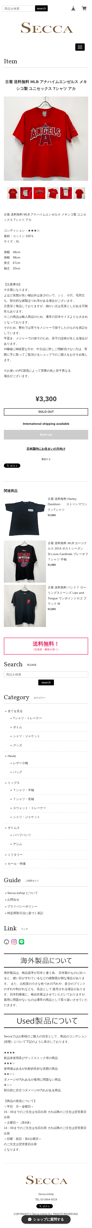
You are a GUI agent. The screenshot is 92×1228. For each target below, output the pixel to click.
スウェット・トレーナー (29, 808)
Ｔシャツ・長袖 (23, 799)
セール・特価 (17, 863)
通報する (46, 459)
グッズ (17, 745)
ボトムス (14, 827)
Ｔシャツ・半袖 (23, 790)
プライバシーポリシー (22, 906)
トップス (14, 782)
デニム (17, 844)
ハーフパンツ (22, 835)
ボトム (17, 727)
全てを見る (15, 711)
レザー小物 (20, 763)
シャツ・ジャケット (26, 736)
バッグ (17, 772)
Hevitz (12, 756)
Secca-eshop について (22, 893)
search (41, 8)
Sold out (46, 434)
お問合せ (13, 899)
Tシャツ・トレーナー (27, 718)
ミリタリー (15, 854)
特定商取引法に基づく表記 (25, 913)
